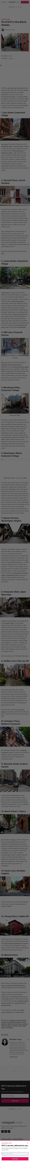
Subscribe (15, 1158)
